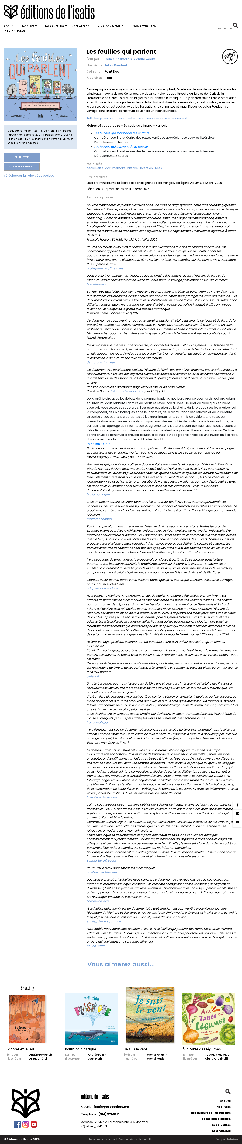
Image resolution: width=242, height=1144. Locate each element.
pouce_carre (96, 946)
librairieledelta (97, 284)
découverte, (95, 168)
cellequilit (93, 676)
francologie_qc (98, 722)
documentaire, (115, 168)
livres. (158, 168)
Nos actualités (144, 26)
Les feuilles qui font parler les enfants (121, 133)
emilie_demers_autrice (104, 921)
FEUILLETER (22, 157)
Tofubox (232, 1139)
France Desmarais (118, 59)
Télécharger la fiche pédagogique (29, 175)
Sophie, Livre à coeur (101, 860)
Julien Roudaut (115, 65)
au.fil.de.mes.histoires (102, 872)
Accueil (9, 26)
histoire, (132, 168)
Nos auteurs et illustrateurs (67, 26)
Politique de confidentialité (136, 1139)
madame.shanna (99, 519)
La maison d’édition (111, 26)
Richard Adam (144, 59)
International (14, 30)
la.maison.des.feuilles (102, 797)
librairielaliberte (98, 901)
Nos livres (30, 26)
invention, (146, 168)
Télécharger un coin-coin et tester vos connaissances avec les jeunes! (137, 118)
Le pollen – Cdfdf (99, 444)
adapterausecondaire (102, 588)
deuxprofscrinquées (101, 362)
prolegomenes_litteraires (105, 268)
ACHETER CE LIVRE (21, 166)
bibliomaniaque (98, 494)
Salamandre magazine (126, 391)
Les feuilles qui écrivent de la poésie (121, 147)
